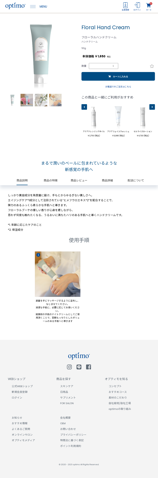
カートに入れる (119, 76)
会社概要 (65, 418)
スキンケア (66, 386)
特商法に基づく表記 (72, 440)
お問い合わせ (68, 429)
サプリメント (68, 397)
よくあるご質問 (21, 429)
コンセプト (115, 386)
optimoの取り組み (120, 409)
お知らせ (17, 418)
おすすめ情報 (19, 423)
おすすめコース (118, 392)
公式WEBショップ (22, 386)
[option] (41, 54)
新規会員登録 (19, 392)
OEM (63, 423)
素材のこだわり (118, 397)
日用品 (64, 392)
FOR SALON (67, 403)
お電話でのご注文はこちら (118, 86)
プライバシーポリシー (73, 435)
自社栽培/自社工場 (120, 403)
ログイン (17, 397)
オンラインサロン (22, 435)
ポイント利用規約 (70, 446)
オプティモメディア (23, 440)
